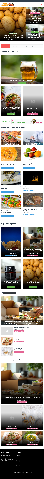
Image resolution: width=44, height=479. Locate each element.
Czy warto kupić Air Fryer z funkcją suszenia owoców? (35, 18)
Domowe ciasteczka (18, 348)
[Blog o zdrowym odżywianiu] (22, 121)
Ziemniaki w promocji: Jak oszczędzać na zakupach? (35, 36)
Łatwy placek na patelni (19, 338)
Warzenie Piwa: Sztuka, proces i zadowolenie (22, 80)
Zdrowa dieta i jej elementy (13, 33)
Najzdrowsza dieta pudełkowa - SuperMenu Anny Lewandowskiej (13, 37)
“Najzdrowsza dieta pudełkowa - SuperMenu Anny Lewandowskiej (15, 46)
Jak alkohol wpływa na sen (29, 187)
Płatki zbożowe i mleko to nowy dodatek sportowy (11, 250)
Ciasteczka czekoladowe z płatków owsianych (32, 439)
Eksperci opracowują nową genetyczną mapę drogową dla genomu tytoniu (32, 144)
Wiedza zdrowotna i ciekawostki (7, 168)
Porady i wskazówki (35, 14)
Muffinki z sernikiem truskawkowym (32, 109)
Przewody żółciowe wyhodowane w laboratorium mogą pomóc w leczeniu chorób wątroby (11, 145)
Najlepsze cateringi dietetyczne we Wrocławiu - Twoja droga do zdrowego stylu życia (11, 108)
